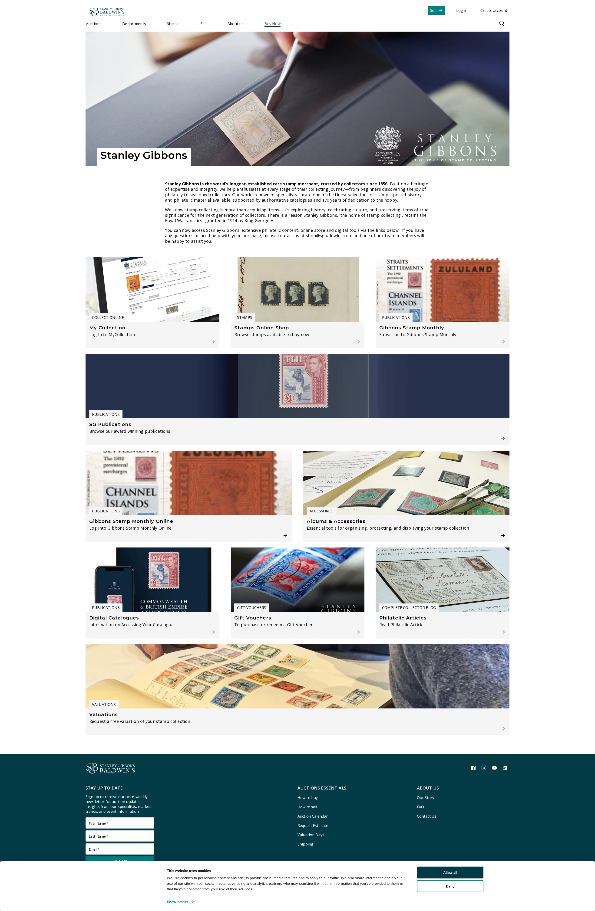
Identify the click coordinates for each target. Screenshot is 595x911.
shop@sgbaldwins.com (329, 235)
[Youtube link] (494, 768)
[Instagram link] (484, 768)
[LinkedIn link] (504, 768)
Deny (450, 886)
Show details (177, 902)
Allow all (450, 873)
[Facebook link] (473, 768)
